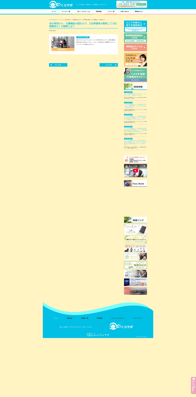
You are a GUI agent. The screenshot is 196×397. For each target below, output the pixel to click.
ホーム (54, 11)
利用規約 (99, 318)
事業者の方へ (139, 11)
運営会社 (70, 318)
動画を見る (62, 49)
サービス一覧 (66, 11)
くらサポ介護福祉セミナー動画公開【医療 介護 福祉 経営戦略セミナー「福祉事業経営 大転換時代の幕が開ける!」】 (135, 130)
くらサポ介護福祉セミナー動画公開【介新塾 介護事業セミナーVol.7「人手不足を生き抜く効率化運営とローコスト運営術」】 (135, 143)
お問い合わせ (125, 11)
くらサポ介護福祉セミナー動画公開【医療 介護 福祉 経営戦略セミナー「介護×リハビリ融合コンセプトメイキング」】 (135, 118)
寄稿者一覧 (84, 318)
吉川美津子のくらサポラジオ (58, 19)
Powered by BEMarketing (141, 336)
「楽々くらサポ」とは (83, 11)
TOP (50, 19)
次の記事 (109, 65)
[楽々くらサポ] (61, 7)
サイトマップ (138, 318)
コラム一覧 (111, 11)
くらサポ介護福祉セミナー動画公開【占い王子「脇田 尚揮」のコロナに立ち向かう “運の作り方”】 (135, 106)
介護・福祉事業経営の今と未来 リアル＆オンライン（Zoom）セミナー (135, 94)
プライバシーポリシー (118, 318)
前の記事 (58, 65)
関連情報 (99, 11)
